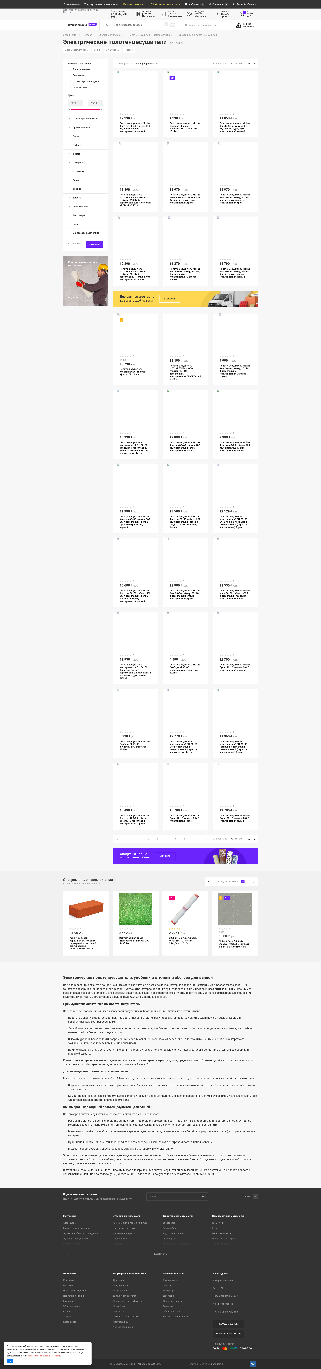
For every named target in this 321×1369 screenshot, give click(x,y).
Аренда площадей (123, 1327)
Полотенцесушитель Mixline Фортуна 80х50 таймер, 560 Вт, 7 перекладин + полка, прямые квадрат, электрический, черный (135, 596)
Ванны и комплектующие (77, 1228)
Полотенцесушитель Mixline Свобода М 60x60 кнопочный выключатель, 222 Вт (185, 668)
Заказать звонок (228, 1324)
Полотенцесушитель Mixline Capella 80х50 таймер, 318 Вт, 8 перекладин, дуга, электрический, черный (234, 127)
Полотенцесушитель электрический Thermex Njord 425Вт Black (133, 372)
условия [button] (169, 298)
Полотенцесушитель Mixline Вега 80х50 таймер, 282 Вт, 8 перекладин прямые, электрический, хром (185, 594)
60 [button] (236, 63)
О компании (69, 1273)
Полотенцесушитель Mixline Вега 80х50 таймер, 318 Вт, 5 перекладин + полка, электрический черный (234, 273)
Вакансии (68, 1301)
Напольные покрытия (125, 1228)
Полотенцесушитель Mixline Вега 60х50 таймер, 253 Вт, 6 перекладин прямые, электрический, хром (234, 198)
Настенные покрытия (124, 1233)
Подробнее (75, 297)
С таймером (112, 49)
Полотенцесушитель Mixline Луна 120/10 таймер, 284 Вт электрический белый (235, 818)
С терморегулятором (76, 49)
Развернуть (160, 1254)
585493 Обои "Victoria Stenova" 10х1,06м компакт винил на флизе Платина (184, 944)
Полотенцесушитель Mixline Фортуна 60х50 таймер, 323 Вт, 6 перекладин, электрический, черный (135, 127)
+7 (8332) (119, 15)
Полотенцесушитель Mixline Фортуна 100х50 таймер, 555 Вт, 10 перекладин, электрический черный (135, 819)
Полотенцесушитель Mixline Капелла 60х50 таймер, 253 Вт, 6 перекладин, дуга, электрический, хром (185, 198)
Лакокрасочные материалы (228, 1216)
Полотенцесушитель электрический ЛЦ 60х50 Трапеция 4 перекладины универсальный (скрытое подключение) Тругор (134, 447)
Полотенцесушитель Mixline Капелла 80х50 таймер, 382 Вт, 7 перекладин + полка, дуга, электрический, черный (135, 522)
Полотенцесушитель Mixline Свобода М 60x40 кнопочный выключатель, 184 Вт (135, 745)
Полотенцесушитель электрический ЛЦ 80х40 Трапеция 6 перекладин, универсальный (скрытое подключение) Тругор (233, 747)
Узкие (97, 49)
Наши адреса (220, 1273)
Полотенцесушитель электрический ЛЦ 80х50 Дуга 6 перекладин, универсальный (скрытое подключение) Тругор (183, 747)
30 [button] (231, 63)
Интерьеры (169, 1291)
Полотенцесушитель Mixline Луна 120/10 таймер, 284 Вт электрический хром (185, 818)
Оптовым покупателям (125, 1316)
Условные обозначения (176, 1316)
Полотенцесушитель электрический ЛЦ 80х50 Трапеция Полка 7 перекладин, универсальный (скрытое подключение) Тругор (135, 671)
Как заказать (170, 1280)
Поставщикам (120, 1322)
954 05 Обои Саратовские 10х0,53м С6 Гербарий (233, 939)
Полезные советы (173, 1301)
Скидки (67, 1316)
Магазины (68, 1285)
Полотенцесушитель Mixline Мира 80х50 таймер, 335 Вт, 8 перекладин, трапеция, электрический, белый (234, 594)
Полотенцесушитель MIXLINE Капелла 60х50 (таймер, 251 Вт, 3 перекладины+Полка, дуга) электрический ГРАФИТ (135, 274)
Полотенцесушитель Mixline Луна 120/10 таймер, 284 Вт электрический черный (235, 667)
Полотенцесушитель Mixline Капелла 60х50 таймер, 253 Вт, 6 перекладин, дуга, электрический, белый (234, 446)
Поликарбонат (170, 1228)
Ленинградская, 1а (223, 1304)
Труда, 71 (218, 1288)
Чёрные (129, 49)
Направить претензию (228, 1333)
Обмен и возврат (172, 1311)
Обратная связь (71, 1306)
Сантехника (69, 1216)
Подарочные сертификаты (127, 1301)
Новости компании (73, 1296)
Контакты (68, 1280)
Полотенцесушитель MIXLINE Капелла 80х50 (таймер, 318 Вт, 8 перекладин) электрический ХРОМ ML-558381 (135, 200)
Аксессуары (69, 1223)
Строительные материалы (177, 1216)
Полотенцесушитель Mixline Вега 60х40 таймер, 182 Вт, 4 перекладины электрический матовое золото (234, 371)
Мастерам (118, 1311)
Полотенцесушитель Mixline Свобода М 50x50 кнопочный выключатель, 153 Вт (185, 127)
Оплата (167, 1285)
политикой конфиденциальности (44, 1356)
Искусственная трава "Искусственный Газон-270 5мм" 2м (85, 941)
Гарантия (168, 1306)
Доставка (118, 1280)
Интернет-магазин (173, 1273)
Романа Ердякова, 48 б (225, 1312)
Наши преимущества (74, 1291)
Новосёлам (119, 1306)
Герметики (218, 1223)
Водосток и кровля (172, 1233)
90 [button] (240, 63)
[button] (249, 63)
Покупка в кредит (123, 1285)
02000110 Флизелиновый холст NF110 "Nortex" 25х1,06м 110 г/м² (133, 941)
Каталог (87, 35)
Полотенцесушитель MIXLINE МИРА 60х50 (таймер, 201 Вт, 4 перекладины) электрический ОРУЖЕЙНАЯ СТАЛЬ (185, 372)
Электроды (168, 1223)
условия (165, 856)
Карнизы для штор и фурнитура (130, 1223)
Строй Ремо (69, 35)
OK (10, 1361)
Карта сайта (69, 1322)
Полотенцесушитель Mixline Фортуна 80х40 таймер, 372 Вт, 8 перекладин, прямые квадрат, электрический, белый (185, 522)
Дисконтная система (124, 1296)
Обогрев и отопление (110, 35)
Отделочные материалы (127, 1216)
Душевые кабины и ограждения (80, 1233)
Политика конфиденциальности (205, 1364)
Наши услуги (120, 1291)
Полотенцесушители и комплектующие (150, 35)
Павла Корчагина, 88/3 (225, 1296)
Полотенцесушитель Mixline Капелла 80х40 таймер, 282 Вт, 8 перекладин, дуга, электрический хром (185, 446)
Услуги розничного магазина (129, 1273)
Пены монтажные (221, 1233)
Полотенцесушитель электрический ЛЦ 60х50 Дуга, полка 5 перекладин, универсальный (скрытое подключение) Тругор (234, 522)
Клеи (214, 1228)
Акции (66, 1311)
